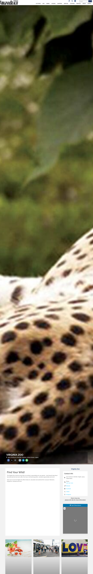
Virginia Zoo (75, 469)
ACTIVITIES (38, 3)
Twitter (68, 491)
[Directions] (23, 460)
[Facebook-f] (69, 1)
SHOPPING (59, 3)
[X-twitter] (72, 1)
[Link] (20, 460)
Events (89, 3)
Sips (43, 3)
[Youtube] (75, 1)
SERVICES (66, 3)
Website (68, 485)
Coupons (72, 3)
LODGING (53, 3)
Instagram (68, 494)
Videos (84, 3)
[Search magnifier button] (91, 1)
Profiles (78, 3)
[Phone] (26, 460)
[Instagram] (15, 460)
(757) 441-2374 (69, 483)
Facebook (68, 488)
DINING (48, 3)
